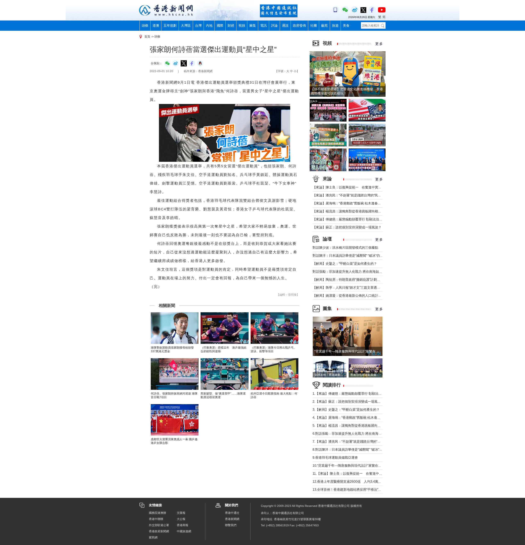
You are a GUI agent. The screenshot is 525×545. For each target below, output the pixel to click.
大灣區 (186, 25)
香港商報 (182, 525)
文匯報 (181, 512)
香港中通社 (232, 512)
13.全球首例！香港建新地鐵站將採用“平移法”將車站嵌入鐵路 (357, 489)
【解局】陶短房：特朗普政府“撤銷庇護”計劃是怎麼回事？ (355, 279)
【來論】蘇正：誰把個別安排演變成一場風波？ (347, 227)
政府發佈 (299, 25)
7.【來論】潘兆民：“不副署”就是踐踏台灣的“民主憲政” (352, 441)
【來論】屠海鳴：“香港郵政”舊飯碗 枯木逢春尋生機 (350, 203)
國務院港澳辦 (157, 512)
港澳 (156, 25)
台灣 (198, 25)
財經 (231, 25)
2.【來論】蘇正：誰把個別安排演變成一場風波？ (348, 401)
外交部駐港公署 (159, 525)
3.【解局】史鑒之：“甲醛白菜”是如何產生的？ (346, 409)
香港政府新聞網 (159, 531)
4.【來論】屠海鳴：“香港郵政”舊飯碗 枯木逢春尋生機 (351, 417)
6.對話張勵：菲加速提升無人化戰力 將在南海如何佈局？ (354, 433)
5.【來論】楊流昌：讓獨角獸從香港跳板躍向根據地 (350, 425)
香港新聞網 (232, 519)
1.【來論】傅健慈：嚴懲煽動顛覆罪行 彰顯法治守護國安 (354, 393)
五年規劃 (170, 25)
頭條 (145, 25)
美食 (346, 25)
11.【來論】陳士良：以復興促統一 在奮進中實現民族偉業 (356, 473)
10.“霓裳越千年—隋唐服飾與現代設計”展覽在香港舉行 (352, 465)
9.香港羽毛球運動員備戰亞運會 (335, 457)
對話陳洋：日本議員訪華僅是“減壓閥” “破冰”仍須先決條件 (354, 255)
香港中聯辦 (156, 519)
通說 (285, 25)
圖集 (252, 25)
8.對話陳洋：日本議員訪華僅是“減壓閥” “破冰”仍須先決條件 (356, 449)
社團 (313, 25)
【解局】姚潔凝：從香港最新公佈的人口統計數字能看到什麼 (357, 295)
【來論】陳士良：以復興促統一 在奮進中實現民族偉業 (354, 187)
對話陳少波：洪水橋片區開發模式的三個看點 (345, 247)
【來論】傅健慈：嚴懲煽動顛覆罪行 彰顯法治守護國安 (352, 219)
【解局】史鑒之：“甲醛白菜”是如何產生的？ (345, 263)
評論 (274, 25)
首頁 (147, 36)
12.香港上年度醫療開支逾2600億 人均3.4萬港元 (349, 481)
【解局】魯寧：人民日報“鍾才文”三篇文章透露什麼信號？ (355, 287)
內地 (209, 25)
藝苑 (324, 25)
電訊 (263, 25)
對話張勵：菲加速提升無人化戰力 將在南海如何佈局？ (352, 271)
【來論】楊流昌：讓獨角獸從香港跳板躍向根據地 (349, 211)
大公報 (181, 519)
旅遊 (335, 25)
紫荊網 (153, 537)
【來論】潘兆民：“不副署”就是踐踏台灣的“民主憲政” (351, 195)
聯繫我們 (230, 525)
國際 (220, 25)
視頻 (242, 25)
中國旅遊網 (184, 531)
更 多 (379, 44)
